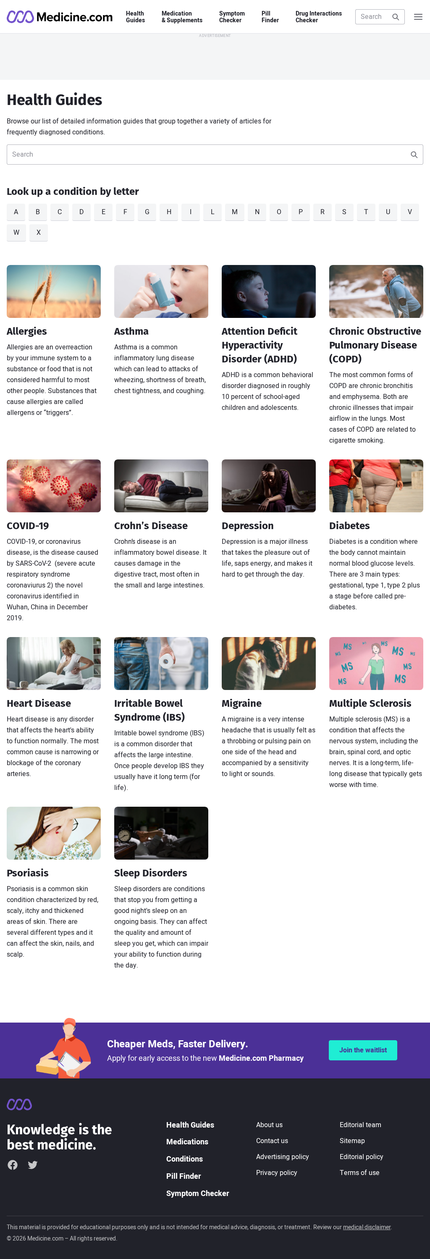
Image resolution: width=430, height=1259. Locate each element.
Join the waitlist (363, 1050)
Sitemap (352, 1141)
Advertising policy (282, 1157)
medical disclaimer (367, 1227)
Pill (270, 17)
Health (135, 17)
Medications (187, 1142)
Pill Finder (183, 1176)
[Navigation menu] (418, 16)
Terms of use (360, 1173)
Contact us (272, 1141)
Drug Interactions (319, 17)
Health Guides (190, 1125)
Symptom (232, 17)
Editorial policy (361, 1157)
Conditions (184, 1159)
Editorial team (360, 1125)
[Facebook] (12, 1164)
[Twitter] (33, 1164)
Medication (182, 17)
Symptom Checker (197, 1193)
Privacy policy (276, 1173)
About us (269, 1125)
